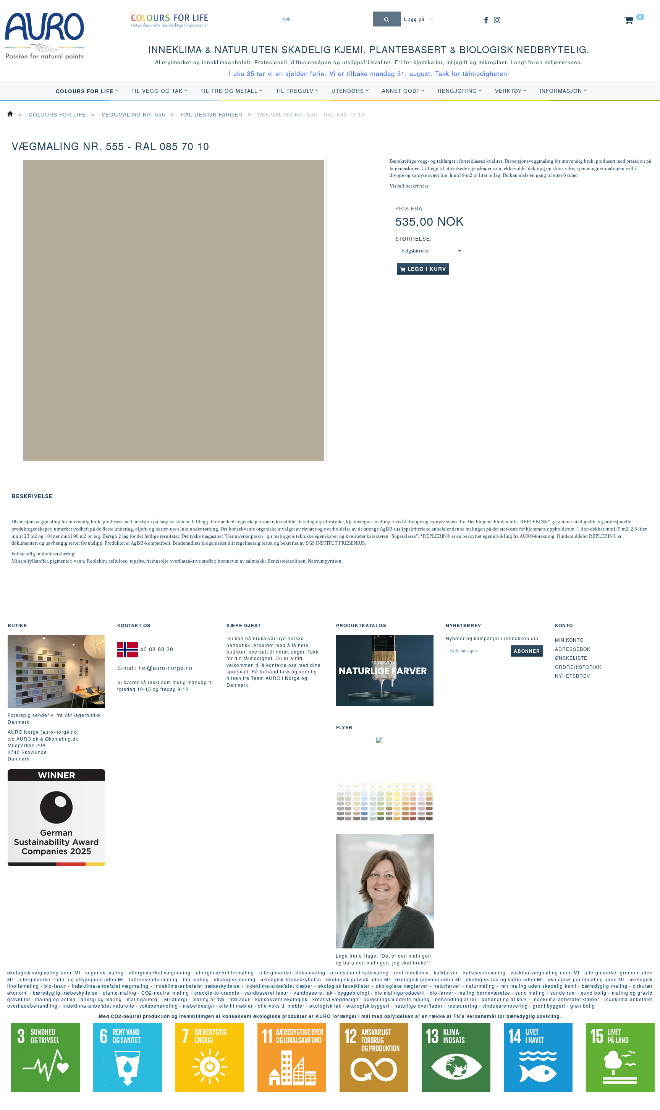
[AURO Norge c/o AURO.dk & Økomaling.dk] (45, 30)
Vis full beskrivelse (409, 186)
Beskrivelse (32, 496)
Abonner (527, 650)
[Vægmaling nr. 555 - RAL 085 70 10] (174, 310)
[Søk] (387, 18)
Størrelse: (413, 238)
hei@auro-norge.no (165, 668)
